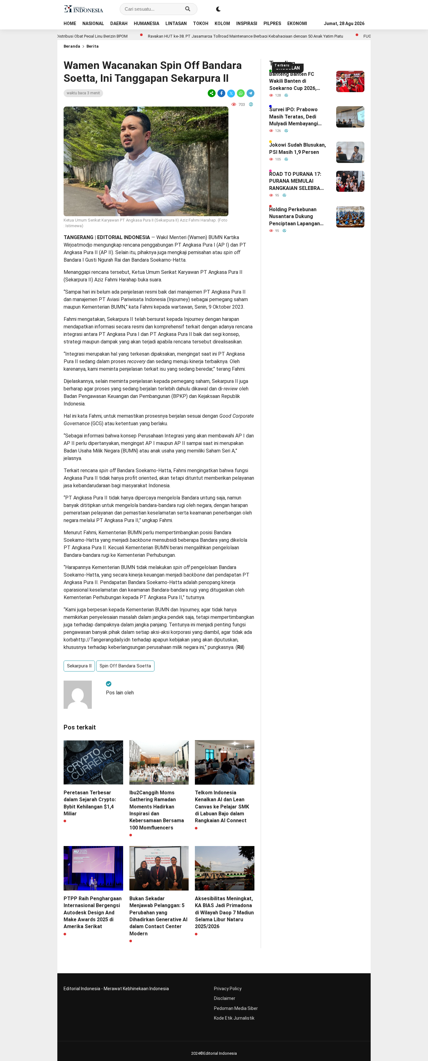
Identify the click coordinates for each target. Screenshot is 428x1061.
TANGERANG (78, 237)
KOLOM (222, 23)
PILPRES (272, 23)
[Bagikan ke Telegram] (250, 93)
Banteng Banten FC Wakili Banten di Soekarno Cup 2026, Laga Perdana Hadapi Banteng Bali (294, 81)
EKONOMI (297, 23)
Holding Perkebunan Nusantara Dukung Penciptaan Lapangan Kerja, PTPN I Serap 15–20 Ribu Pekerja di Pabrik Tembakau (297, 216)
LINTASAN (176, 23)
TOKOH (200, 23)
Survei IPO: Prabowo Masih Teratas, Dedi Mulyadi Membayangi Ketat (293, 117)
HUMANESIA (146, 23)
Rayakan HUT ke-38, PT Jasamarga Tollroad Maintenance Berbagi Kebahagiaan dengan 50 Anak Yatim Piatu (216, 36)
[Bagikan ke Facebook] (221, 93)
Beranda (72, 46)
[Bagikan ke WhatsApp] (241, 93)
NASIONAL (93, 23)
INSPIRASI (246, 23)
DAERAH (119, 23)
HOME (70, 23)
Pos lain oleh (120, 693)
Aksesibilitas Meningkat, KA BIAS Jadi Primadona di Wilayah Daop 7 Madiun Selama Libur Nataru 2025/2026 (224, 913)
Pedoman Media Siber (236, 1008)
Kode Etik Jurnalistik (234, 1018)
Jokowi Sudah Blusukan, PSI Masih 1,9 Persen (297, 148)
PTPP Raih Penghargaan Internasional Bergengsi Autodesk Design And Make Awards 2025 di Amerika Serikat (93, 913)
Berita (92, 46)
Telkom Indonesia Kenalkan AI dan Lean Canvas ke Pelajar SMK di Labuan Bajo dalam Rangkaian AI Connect (222, 807)
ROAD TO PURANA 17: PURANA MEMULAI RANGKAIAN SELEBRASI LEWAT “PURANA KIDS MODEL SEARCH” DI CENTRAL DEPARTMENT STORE (297, 181)
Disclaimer (224, 998)
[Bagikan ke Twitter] (231, 93)
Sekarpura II (79, 666)
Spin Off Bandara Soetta (125, 666)
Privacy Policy (228, 988)
